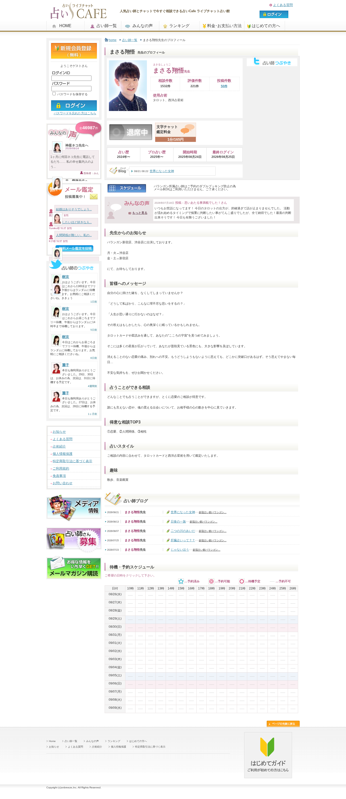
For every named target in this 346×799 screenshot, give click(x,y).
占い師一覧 (107, 26)
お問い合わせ (62, 483)
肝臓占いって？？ (183, 540)
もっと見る (139, 213)
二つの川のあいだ (183, 531)
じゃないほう (180, 549)
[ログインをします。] (74, 109)
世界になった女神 (162, 171)
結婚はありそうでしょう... (74, 209)
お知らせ (59, 432)
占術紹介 (59, 446)
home (113, 40)
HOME (65, 26)
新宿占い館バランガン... (212, 512)
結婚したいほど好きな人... (74, 222)
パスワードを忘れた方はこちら (75, 113)
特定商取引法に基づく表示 (72, 461)
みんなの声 (142, 26)
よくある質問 (283, 5)
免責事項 (59, 476)
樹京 (65, 277)
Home (52, 741)
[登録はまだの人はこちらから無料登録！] (74, 57)
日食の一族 (178, 521)
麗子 (65, 365)
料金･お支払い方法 (224, 26)
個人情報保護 (62, 454)
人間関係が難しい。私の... (74, 235)
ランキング (179, 26)
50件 (224, 86)
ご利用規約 (61, 468)
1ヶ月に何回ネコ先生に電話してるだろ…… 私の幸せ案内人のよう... (72, 161)
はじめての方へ (266, 26)
